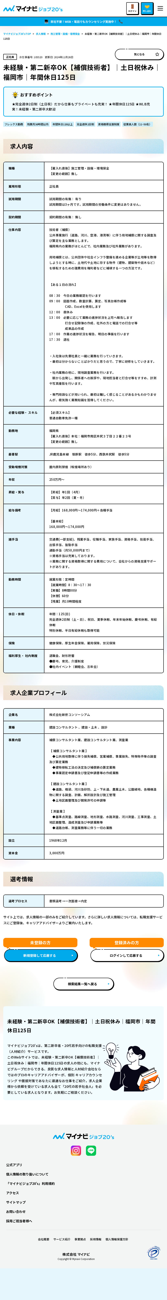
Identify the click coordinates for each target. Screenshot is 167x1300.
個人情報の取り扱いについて (27, 1174)
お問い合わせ (16, 1211)
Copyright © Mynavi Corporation (76, 1259)
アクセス (12, 1192)
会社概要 (43, 1239)
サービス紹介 (61, 1239)
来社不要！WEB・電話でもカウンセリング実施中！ (84, 22)
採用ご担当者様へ (19, 1220)
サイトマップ (16, 1202)
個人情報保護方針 (116, 1239)
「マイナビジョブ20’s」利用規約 (30, 1183)
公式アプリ (14, 1164)
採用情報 (95, 1239)
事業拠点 (80, 1239)
